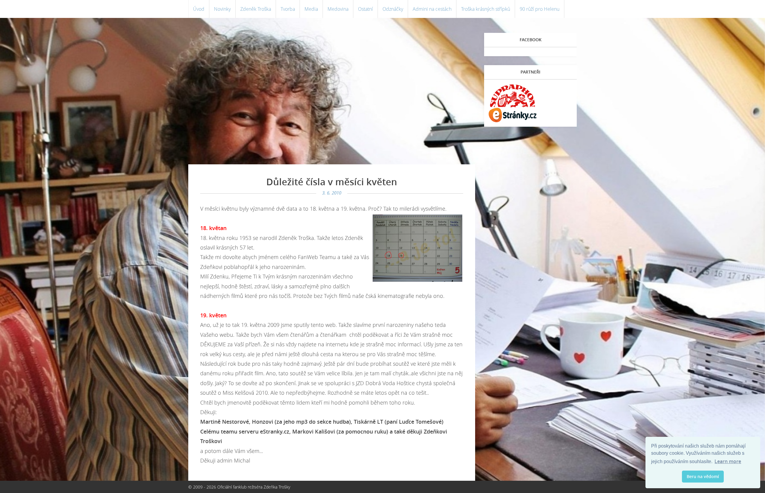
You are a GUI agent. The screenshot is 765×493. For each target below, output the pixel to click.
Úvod (198, 9)
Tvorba (288, 9)
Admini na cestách (432, 9)
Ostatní (365, 9)
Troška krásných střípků (485, 9)
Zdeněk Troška (255, 9)
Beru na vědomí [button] (703, 476)
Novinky (222, 9)
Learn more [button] (727, 461)
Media (311, 9)
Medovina (338, 9)
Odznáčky (392, 9)
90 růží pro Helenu (539, 9)
